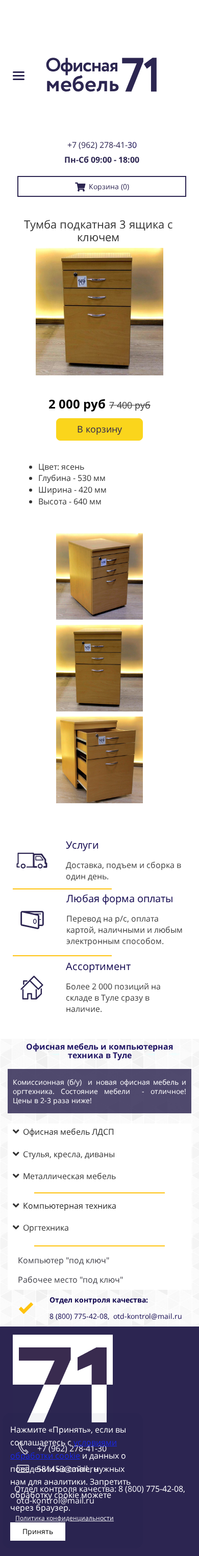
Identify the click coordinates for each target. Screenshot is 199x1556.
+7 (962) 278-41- (97, 144)
